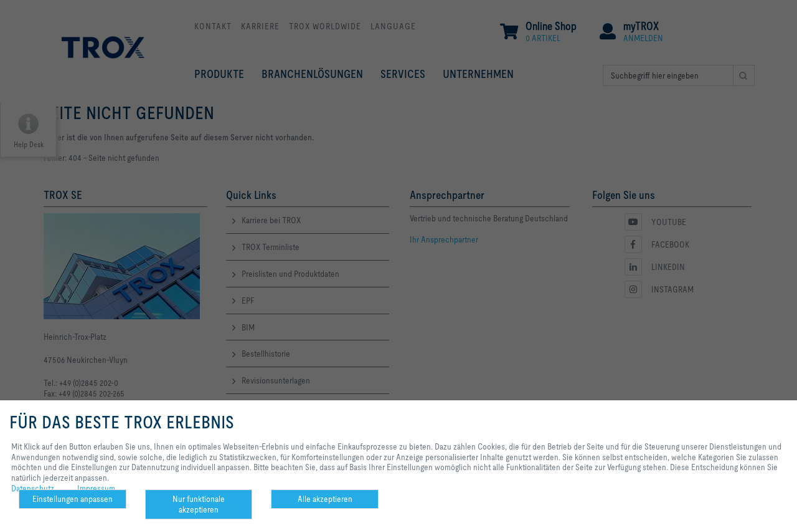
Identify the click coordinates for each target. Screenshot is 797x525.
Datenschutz (32, 488)
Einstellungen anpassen (72, 499)
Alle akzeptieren (325, 499)
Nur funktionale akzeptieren (198, 504)
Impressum (96, 488)
